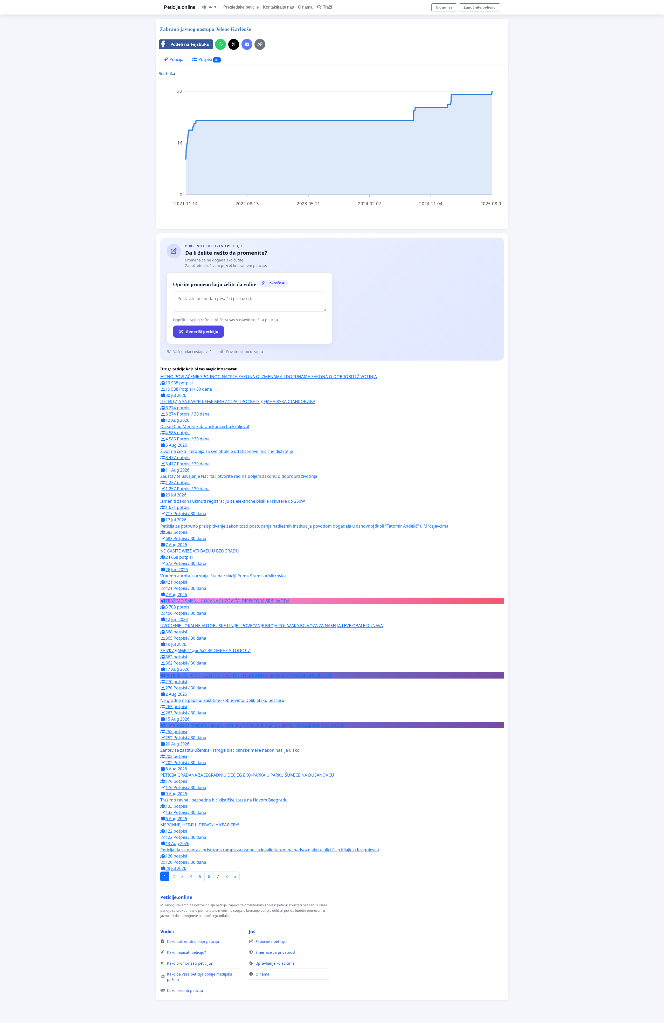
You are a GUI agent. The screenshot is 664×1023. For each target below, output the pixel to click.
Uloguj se (444, 7)
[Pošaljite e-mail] (246, 44)
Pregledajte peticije (241, 7)
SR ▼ (212, 7)
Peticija (175, 59)
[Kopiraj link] (259, 44)
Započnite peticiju (480, 7)
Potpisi (208, 59)
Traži (327, 7)
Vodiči (167, 931)
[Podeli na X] (233, 44)
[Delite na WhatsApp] (220, 44)
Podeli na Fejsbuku (190, 44)
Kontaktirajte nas (278, 7)
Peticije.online (180, 7)
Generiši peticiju (202, 331)
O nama (305, 7)
